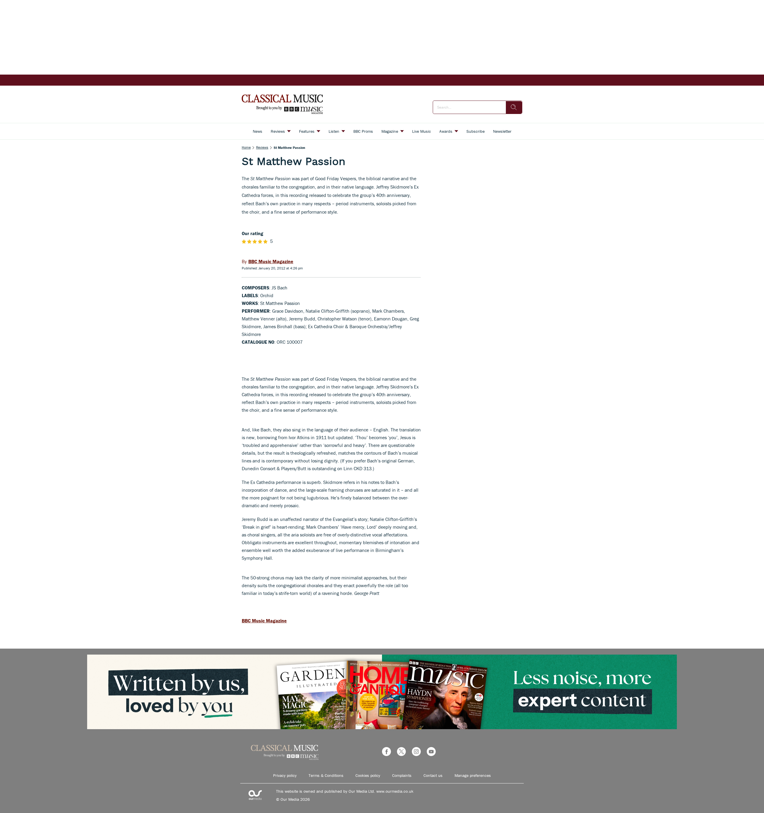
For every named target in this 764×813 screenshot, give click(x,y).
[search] (514, 107)
